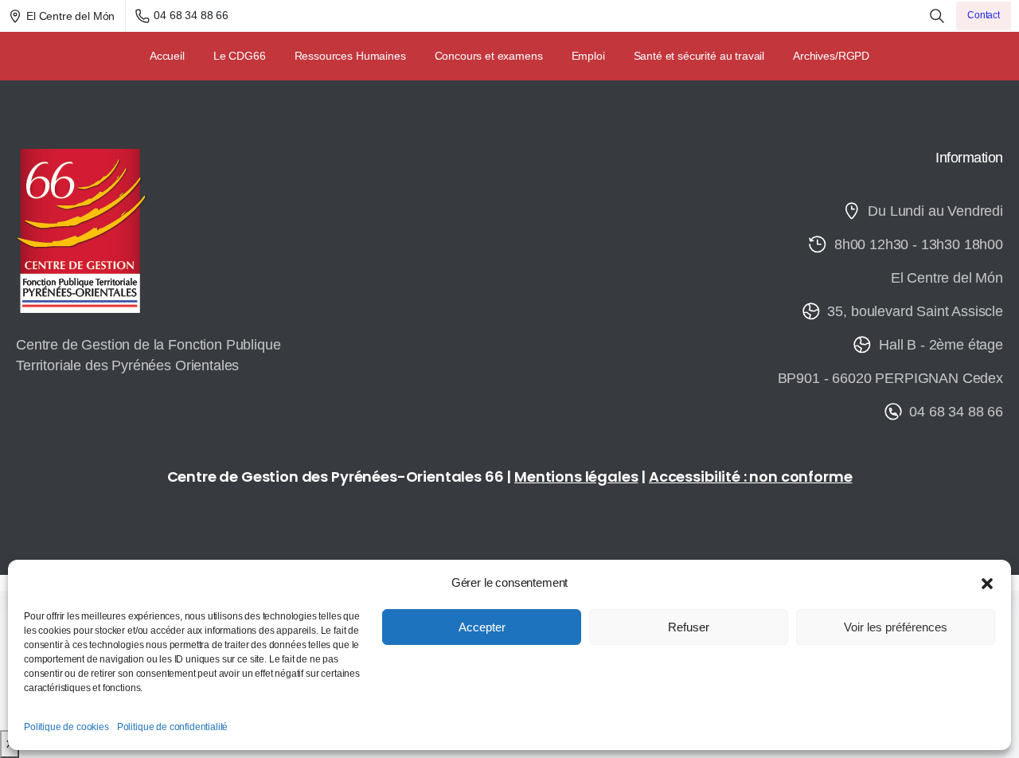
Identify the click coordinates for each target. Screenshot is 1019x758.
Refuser (688, 627)
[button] (987, 583)
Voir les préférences (895, 627)
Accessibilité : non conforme (751, 476)
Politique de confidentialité (172, 727)
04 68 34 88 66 (191, 15)
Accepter (482, 627)
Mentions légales (576, 476)
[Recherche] (937, 16)
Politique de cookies (66, 727)
